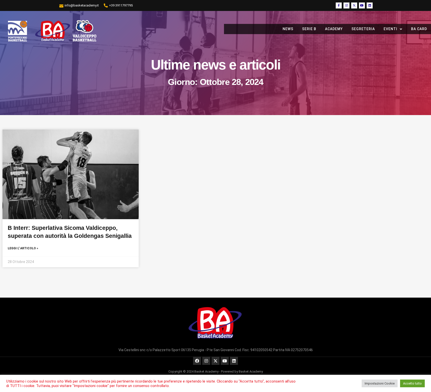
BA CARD (419, 29)
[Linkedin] (370, 5)
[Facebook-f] (339, 5)
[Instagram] (346, 5)
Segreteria (363, 29)
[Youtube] (362, 5)
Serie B (309, 29)
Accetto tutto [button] (412, 383)
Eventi (390, 29)
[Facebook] (197, 361)
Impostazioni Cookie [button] (380, 383)
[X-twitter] (354, 5)
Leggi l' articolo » (23, 248)
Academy (334, 29)
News (288, 29)
